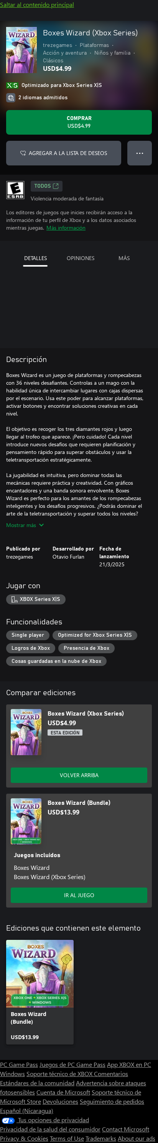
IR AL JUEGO (79, 895)
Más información (66, 227)
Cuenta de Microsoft (63, 1092)
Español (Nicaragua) (26, 1110)
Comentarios (111, 1074)
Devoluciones (60, 1101)
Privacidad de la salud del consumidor (50, 1129)
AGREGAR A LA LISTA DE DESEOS (68, 153)
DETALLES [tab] (35, 258)
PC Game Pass (19, 1064)
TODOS (43, 186)
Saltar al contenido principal (37, 4)
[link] (40, 992)
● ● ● (139, 153)
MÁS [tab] (124, 258)
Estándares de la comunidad (37, 1083)
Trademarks (101, 1138)
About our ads (136, 1138)
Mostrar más (21, 525)
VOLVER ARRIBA (79, 775)
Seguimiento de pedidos (112, 1101)
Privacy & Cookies (24, 1138)
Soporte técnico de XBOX (60, 1074)
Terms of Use (67, 1138)
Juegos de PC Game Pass (72, 1064)
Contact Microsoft (125, 1129)
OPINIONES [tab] (80, 258)
